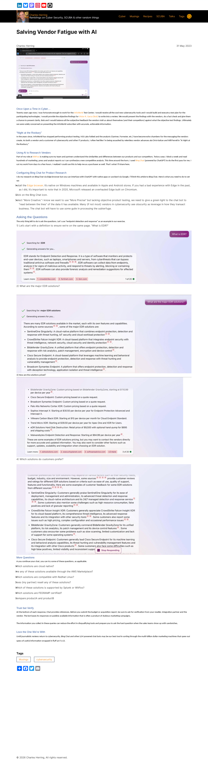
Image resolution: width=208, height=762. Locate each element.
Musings (134, 16)
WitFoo (36, 157)
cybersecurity (44, 659)
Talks (172, 16)
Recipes (147, 16)
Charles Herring (38, 14)
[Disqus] (104, 709)
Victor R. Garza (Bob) (88, 117)
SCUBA (160, 16)
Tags (181, 16)
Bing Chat (140, 160)
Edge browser (35, 185)
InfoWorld (78, 113)
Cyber (122, 16)
